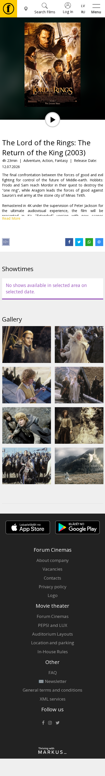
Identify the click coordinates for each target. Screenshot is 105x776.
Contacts (52, 578)
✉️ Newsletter (52, 681)
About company (52, 560)
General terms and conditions (52, 690)
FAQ (52, 672)
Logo (53, 595)
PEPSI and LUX (52, 625)
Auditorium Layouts (52, 634)
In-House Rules (52, 652)
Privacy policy (53, 587)
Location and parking (52, 643)
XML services (52, 699)
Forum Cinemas (53, 616)
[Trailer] (52, 119)
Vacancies (52, 569)
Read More (11, 218)
